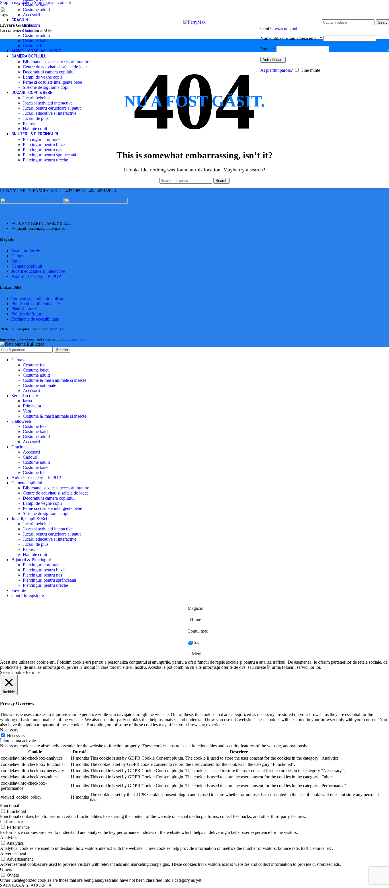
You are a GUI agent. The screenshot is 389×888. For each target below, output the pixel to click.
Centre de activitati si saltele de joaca (56, 66)
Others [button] (6, 869)
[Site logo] (194, 22)
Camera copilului (26, 266)
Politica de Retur (26, 313)
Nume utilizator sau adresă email (291, 38)
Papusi (29, 123)
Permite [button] (33, 672)
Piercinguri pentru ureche (45, 159)
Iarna (16, 261)
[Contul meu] (318, 19)
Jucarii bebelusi (36, 97)
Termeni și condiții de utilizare (38, 298)
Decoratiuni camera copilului (49, 71)
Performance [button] (11, 821)
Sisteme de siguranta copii (46, 87)
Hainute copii (35, 128)
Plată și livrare (24, 308)
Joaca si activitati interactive (48, 103)
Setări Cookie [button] (12, 672)
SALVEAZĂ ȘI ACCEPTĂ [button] (26, 885)
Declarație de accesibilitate (35, 319)
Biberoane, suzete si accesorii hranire (56, 61)
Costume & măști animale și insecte (54, 380)
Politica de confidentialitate (35, 303)
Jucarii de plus (35, 118)
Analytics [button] (8, 837)
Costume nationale (39, 385)
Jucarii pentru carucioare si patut (52, 108)
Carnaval (19, 255)
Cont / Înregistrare (27, 595)
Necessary (16, 735)
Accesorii (31, 14)
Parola (267, 48)
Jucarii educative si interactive (49, 113)
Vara (27, 411)
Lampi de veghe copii (42, 77)
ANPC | (56, 329)
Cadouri (30, 30)
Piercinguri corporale (41, 139)
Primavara (32, 405)
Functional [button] (9, 805)
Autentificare (273, 60)
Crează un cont (283, 28)
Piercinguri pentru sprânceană (49, 154)
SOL (65, 329)
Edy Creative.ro (75, 339)
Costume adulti (36, 9)
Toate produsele (25, 250)
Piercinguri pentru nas (42, 149)
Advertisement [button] (13, 853)
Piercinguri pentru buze (44, 144)
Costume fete (34, 45)
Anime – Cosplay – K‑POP (36, 276)
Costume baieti (36, 4)
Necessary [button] (9, 729)
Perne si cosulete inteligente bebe (52, 82)
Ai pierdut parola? (276, 70)
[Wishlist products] (381, 46)
